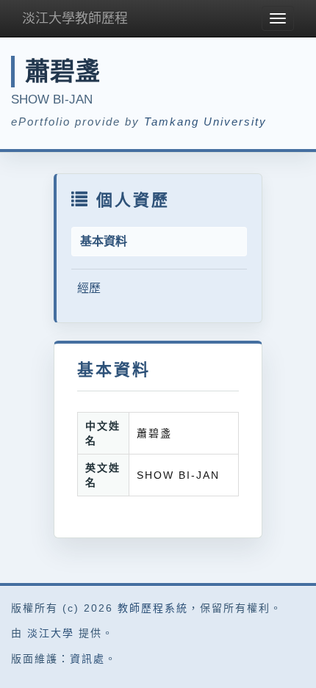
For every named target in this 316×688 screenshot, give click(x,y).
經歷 (89, 288)
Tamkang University (205, 121)
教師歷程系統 (153, 608)
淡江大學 (50, 633)
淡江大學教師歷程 (75, 18)
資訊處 (87, 659)
